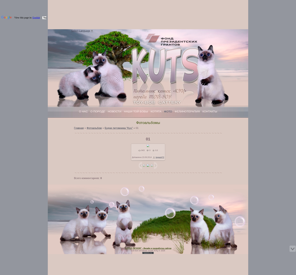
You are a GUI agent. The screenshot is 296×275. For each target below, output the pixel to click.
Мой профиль (92, 34)
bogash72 (160, 157)
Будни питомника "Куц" (119, 128)
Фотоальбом (94, 128)
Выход (95, 34)
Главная (89, 34)
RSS (98, 34)
